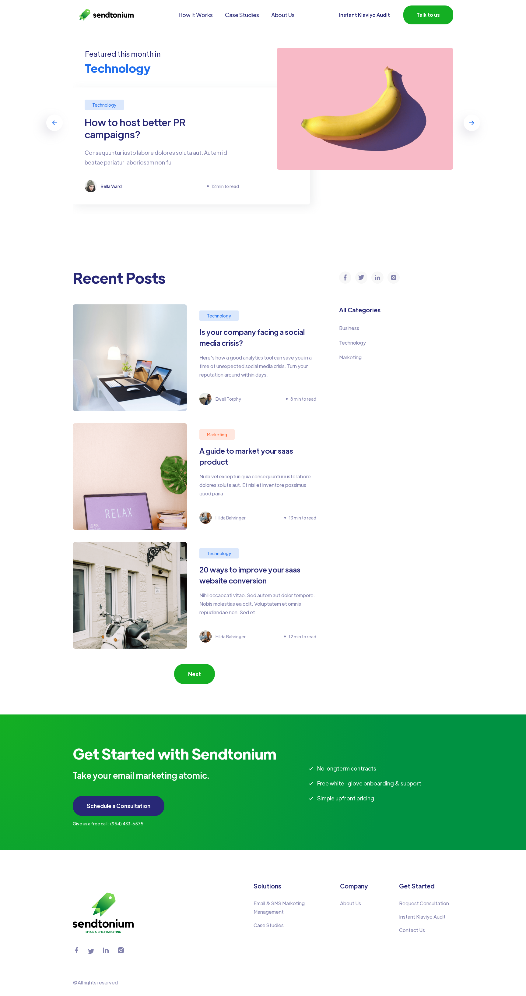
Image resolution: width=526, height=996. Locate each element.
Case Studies (269, 925)
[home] (103, 15)
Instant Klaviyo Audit (364, 15)
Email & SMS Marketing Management (279, 907)
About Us (350, 903)
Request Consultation (424, 903)
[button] (54, 123)
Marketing (350, 357)
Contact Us (412, 930)
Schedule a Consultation (118, 805)
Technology (352, 342)
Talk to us (428, 15)
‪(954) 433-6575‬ (126, 823)
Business (349, 328)
